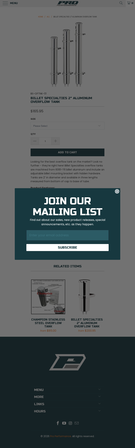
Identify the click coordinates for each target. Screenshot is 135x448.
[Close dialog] (117, 191)
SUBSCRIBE (67, 247)
